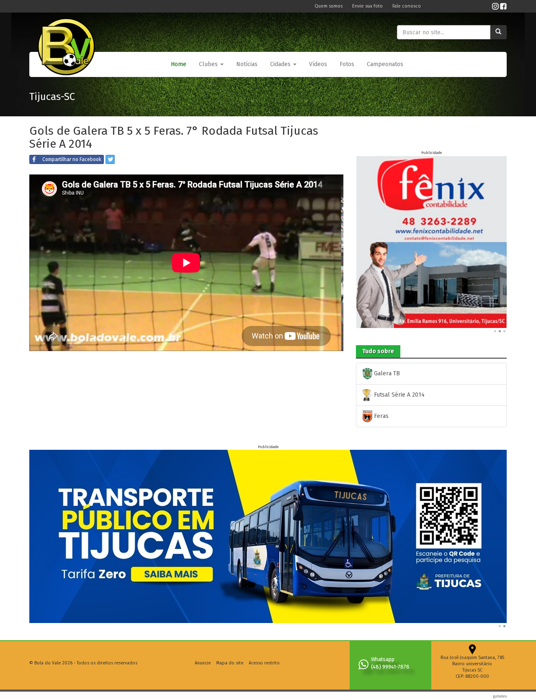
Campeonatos (385, 64)
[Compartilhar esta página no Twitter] (110, 159)
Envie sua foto (368, 6)
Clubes (209, 64)
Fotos (347, 64)
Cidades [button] (281, 64)
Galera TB (386, 373)
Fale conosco (406, 6)
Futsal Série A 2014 (398, 394)
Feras (380, 416)
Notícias (247, 64)
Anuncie (203, 663)
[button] (211, 64)
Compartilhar (71, 159)
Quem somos (329, 6)
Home (178, 64)
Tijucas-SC (52, 97)
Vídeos (318, 64)
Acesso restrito (264, 663)
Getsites (500, 695)
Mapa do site (229, 663)
